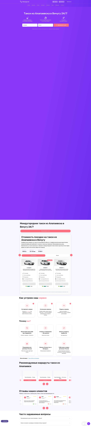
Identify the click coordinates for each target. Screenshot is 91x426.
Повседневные (33, 255)
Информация (57, 5)
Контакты (62, 5)
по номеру (28, 311)
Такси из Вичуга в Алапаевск (33, 358)
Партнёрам (42, 5)
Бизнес (57, 255)
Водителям (48, 5)
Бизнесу (38, 5)
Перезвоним (5, 421)
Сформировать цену (61, 25)
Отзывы (52, 5)
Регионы (28, 5)
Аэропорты (33, 5)
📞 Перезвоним (68, 1)
